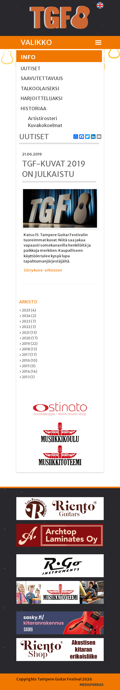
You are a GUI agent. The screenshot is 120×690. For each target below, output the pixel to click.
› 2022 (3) (27, 327)
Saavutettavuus (42, 78)
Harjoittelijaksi (42, 98)
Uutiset (30, 68)
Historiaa (33, 108)
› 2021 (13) (28, 332)
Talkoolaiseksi (40, 88)
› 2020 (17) (28, 338)
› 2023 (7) (27, 321)
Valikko (36, 42)
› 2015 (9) (27, 366)
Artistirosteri (42, 118)
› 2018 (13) (28, 349)
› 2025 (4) (27, 310)
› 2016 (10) (28, 360)
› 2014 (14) (28, 371)
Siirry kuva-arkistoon (43, 270)
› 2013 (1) (27, 377)
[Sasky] (60, 622)
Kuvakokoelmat (45, 125)
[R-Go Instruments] (60, 565)
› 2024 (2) (27, 316)
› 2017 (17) (28, 354)
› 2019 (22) (28, 343)
